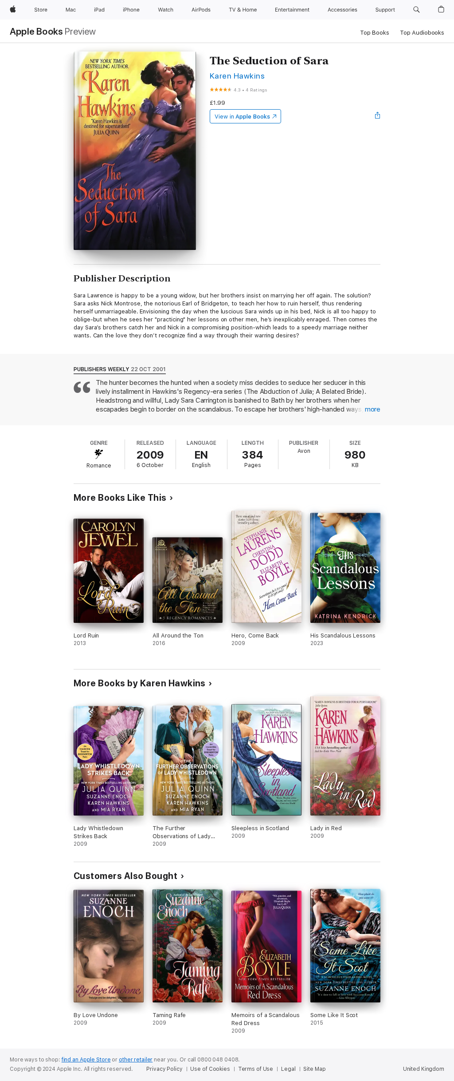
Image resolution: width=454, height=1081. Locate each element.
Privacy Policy (164, 1069)
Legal (288, 1069)
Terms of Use (256, 1069)
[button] (416, 10)
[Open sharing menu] (378, 116)
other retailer (136, 1060)
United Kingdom (423, 1069)
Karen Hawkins (237, 75)
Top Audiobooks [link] (422, 32)
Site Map (314, 1069)
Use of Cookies (210, 1069)
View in (242, 116)
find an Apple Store (86, 1060)
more (372, 409)
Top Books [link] (374, 32)
